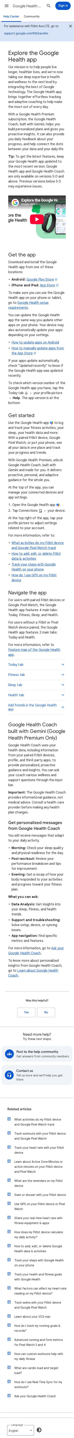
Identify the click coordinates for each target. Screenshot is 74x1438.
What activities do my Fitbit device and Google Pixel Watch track (37, 1122)
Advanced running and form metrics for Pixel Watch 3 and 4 (38, 1342)
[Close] (70, 27)
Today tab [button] (15, 665)
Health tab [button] (16, 695)
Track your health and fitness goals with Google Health (38, 1277)
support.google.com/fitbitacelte (26, 33)
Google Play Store (40, 279)
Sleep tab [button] (15, 685)
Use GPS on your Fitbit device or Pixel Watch (39, 1206)
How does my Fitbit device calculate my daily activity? (38, 1234)
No (46, 1012)
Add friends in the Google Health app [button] (32, 707)
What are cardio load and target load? (36, 1370)
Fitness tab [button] (16, 675)
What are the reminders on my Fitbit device (38, 1183)
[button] (7, 6)
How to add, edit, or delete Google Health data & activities (38, 1248)
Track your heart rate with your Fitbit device (39, 1150)
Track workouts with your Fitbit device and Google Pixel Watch (40, 1136)
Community (32, 16)
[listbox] (20, 1430)
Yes (26, 1012)
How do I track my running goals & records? (37, 1328)
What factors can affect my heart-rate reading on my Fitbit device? (40, 1291)
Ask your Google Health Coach (35, 1396)
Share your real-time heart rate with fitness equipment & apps (38, 1220)
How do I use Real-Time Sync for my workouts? (38, 1384)
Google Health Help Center (28, 6)
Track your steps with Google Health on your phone (39, 1262)
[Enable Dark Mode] (39, 1430)
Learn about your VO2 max (32, 1317)
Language (17, 1424)
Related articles (19, 1109)
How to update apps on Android (35, 342)
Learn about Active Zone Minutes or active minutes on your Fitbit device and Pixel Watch (38, 1167)
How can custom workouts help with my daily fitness (38, 1356)
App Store (47, 285)
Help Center (11, 16)
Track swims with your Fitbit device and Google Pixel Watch (37, 1305)
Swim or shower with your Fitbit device (40, 1195)
